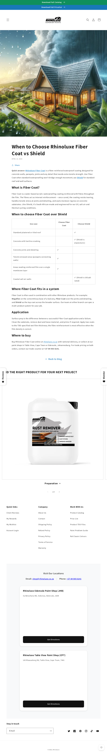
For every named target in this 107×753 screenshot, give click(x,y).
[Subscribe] (50, 731)
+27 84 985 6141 (74, 578)
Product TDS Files (77, 524)
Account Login (13, 530)
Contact (41, 518)
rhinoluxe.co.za (50, 341)
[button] (8, 20)
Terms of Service (45, 542)
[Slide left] (48, 492)
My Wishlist (11, 524)
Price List (74, 518)
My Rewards (12, 518)
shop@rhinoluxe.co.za (43, 578)
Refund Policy (44, 530)
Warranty (42, 548)
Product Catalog (77, 513)
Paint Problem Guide (79, 530)
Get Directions (53, 639)
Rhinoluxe (56, 750)
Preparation (51, 483)
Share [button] (17, 165)
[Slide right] (59, 492)
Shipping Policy (45, 524)
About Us (42, 513)
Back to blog (55, 358)
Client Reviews (13, 513)
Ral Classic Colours (78, 536)
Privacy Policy (44, 536)
